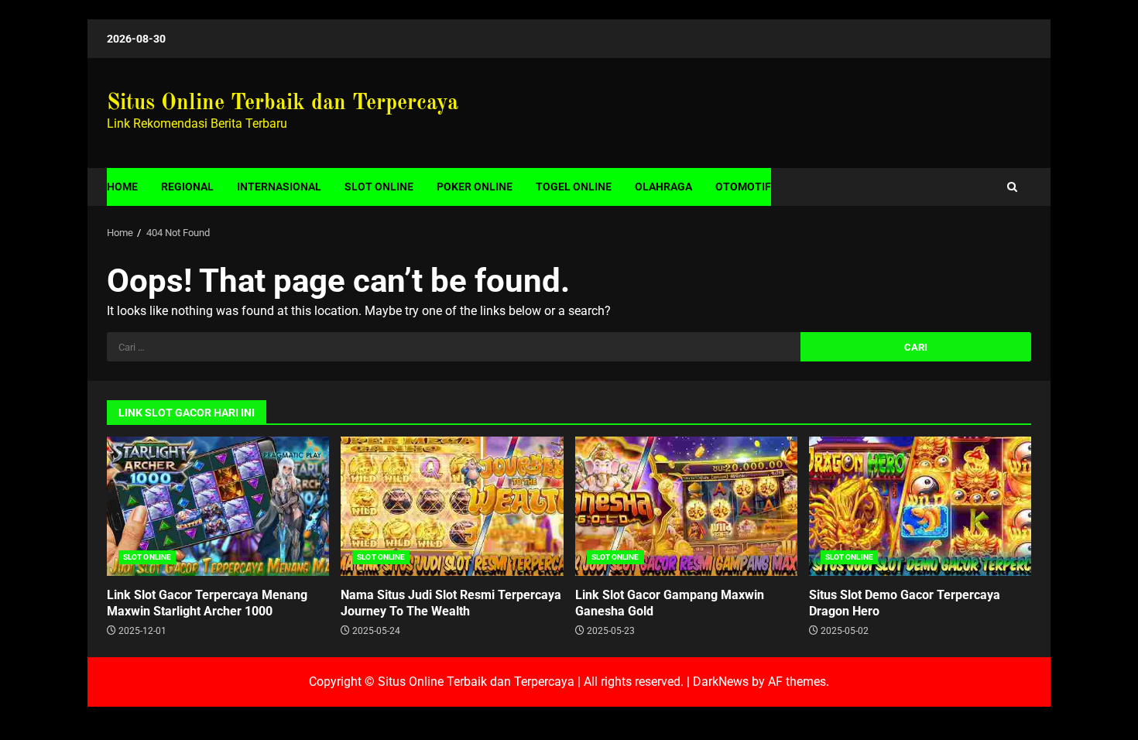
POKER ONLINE (474, 186)
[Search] (1012, 187)
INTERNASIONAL (279, 186)
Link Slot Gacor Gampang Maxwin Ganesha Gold (686, 506)
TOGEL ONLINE (574, 186)
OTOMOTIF (743, 186)
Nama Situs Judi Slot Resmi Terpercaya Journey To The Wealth (452, 506)
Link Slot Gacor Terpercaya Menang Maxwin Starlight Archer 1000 (218, 506)
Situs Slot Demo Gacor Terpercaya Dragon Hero (920, 506)
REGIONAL (187, 186)
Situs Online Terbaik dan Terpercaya (282, 104)
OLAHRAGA (663, 186)
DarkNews (721, 681)
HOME (122, 186)
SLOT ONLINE (378, 186)
